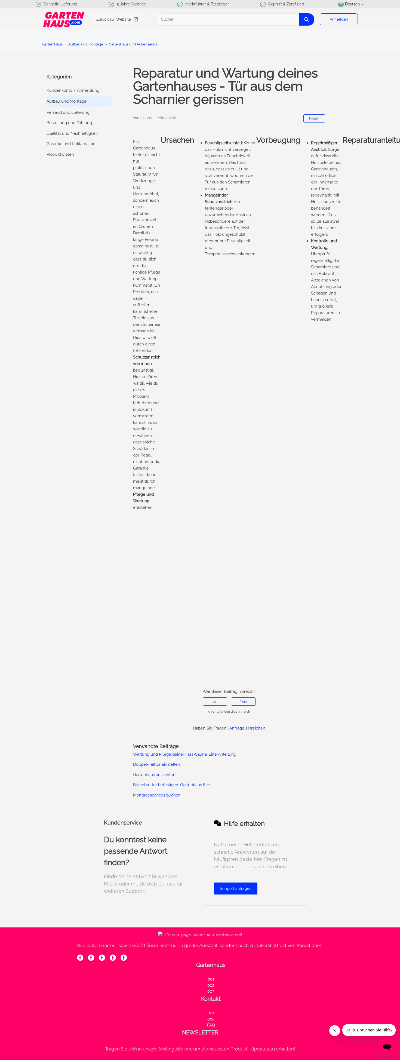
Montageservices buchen (157, 795)
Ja (215, 701)
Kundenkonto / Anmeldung (73, 90)
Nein (243, 701)
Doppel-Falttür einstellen (156, 764)
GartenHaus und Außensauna (133, 44)
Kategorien (59, 76)
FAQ (211, 1025)
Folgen (314, 118)
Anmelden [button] (339, 19)
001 (211, 979)
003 (210, 991)
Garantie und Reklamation (71, 143)
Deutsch (352, 4)
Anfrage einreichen (247, 728)
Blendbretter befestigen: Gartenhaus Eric (171, 784)
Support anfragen (235, 888)
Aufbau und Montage (85, 44)
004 (210, 1012)
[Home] (63, 19)
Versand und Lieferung (68, 112)
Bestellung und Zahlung (69, 122)
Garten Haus (52, 44)
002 (210, 985)
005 (210, 1019)
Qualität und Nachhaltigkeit (72, 133)
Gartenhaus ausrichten (154, 774)
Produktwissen (60, 154)
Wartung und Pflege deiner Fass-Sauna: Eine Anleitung (184, 754)
